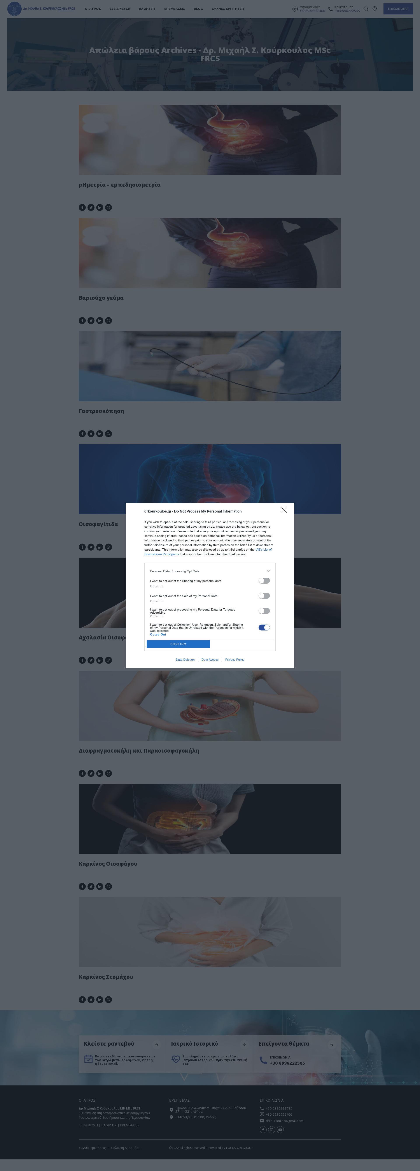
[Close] (286, 511)
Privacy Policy (234, 659)
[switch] (264, 581)
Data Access (210, 659)
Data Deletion (185, 659)
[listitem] (210, 571)
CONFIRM (178, 644)
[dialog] (210, 585)
